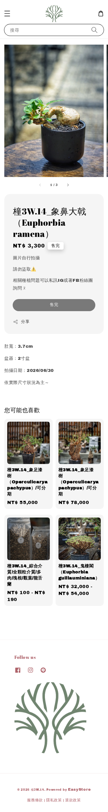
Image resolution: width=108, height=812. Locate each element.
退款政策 (73, 800)
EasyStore (79, 790)
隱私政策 (54, 800)
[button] (7, 13)
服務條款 (35, 800)
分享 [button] (25, 322)
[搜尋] (94, 29)
